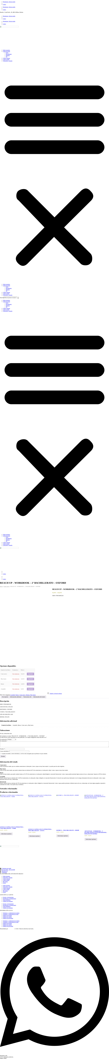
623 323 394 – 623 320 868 (6, 13)
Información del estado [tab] (39, 697)
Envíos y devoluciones (8, 897)
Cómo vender (6, 59)
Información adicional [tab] (15, 697)
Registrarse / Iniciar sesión (9, 1)
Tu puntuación (4, 739)
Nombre (2, 749)
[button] (54, 172)
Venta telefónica (6, 900)
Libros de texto (6, 51)
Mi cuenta (5, 881)
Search (1, 297)
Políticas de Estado (7, 915)
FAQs (4, 883)
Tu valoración (3, 741)
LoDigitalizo (11, 928)
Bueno (17, 695)
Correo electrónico (5, 751)
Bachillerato (9, 54)
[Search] (18, 297)
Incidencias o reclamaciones (9, 898)
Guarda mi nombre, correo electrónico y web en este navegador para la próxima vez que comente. (24, 753)
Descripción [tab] (5, 697)
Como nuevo (7, 586)
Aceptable (12, 695)
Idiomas (8, 55)
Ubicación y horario (7, 60)
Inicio (1, 586)
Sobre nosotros (6, 50)
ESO (7, 52)
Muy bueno (33, 695)
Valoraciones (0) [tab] (27, 697)
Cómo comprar (6, 58)
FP (6, 56)
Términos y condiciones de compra (11, 913)
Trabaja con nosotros (8, 901)
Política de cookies (7, 917)
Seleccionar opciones (6, 833)
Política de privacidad (8, 918)
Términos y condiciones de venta (10, 914)
